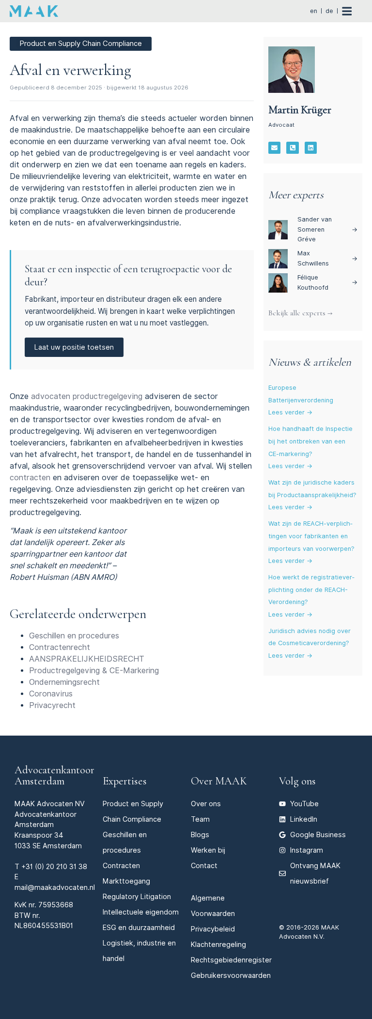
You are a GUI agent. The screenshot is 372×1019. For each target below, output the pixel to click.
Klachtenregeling (218, 944)
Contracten (121, 865)
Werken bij (208, 850)
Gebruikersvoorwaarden (231, 975)
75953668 (55, 905)
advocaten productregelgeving (86, 396)
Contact (204, 865)
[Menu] (351, 11)
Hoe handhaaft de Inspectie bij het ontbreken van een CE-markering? (310, 441)
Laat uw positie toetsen (74, 347)
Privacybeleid (213, 929)
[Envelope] (274, 148)
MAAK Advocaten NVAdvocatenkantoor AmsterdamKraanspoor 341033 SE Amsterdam (50, 824)
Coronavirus (51, 693)
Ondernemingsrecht (64, 682)
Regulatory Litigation (137, 896)
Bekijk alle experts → (300, 313)
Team (200, 819)
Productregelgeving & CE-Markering (94, 670)
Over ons (206, 803)
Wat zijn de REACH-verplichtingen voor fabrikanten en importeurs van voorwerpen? (311, 536)
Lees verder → (290, 412)
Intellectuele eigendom (141, 912)
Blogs (200, 834)
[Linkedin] (311, 148)
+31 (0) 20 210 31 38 (54, 866)
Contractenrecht (59, 647)
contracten (30, 477)
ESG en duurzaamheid (139, 927)
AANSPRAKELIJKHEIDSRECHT (86, 659)
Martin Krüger (299, 110)
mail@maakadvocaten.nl (55, 887)
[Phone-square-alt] (292, 148)
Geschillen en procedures (74, 635)
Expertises (125, 780)
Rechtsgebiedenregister (231, 960)
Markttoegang (126, 881)
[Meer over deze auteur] (291, 69)
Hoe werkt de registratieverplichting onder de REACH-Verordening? (311, 589)
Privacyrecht (52, 705)
